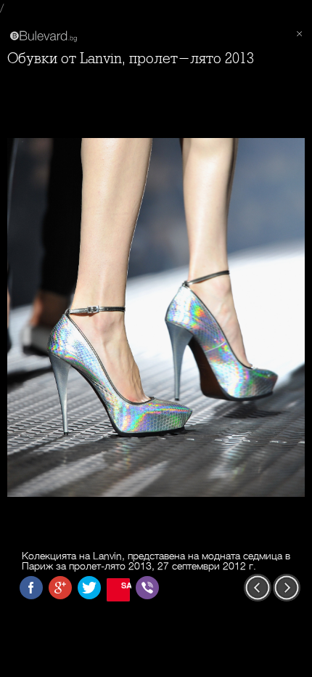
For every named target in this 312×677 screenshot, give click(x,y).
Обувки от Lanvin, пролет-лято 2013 (130, 58)
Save (125, 585)
